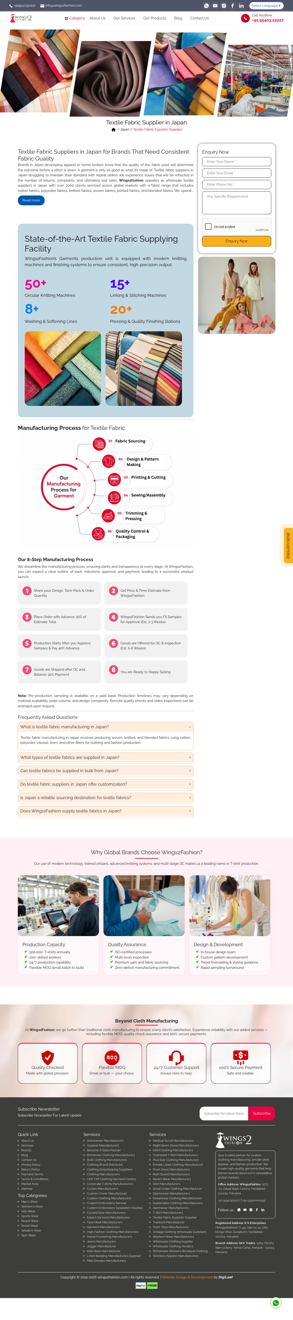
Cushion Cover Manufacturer (107, 1193)
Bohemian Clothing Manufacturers (111, 1155)
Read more (31, 200)
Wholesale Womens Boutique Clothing (180, 1251)
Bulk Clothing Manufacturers (107, 1160)
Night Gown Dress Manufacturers (176, 1145)
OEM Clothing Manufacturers (173, 1150)
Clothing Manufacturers (103, 1174)
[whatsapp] (206, 6)
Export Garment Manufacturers (108, 1217)
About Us (98, 18)
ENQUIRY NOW (288, 544)
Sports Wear (29, 1216)
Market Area (29, 1184)
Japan (124, 129)
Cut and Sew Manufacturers (106, 1212)
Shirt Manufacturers (166, 1184)
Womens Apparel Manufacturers (175, 1256)
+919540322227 (24, 5)
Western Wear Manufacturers (173, 1236)
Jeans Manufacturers (101, 1241)
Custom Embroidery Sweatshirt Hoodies (115, 1208)
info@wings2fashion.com (63, 5)
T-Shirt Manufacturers (168, 1212)
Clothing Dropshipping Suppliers (109, 1169)
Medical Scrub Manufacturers (173, 1140)
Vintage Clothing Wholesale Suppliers (179, 1232)
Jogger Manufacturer (101, 1246)
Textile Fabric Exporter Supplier (175, 1217)
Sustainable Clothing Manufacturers (178, 1203)
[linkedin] (241, 6)
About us (27, 1140)
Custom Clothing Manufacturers (109, 1198)
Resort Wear (29, 1221)
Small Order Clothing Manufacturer (177, 1188)
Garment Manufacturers (103, 1227)
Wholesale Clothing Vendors (173, 1246)
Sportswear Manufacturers (171, 1193)
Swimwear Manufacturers (171, 1208)
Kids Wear (28, 1211)
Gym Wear (28, 1235)
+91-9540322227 (229, 1200)
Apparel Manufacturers (103, 1145)
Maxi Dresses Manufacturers (106, 1260)
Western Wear (31, 1230)
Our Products (154, 18)
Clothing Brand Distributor (105, 1164)
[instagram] (224, 6)
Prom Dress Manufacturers (171, 1169)
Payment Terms (32, 1174)
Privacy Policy (31, 1164)
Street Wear (29, 1225)
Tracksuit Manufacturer (169, 1222)
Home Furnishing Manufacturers (109, 1236)
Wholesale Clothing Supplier (173, 1241)
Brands (26, 1150)
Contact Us (199, 18)
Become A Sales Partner (104, 1150)
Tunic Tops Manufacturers (171, 1227)
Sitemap (27, 1188)
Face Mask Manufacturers (104, 1222)
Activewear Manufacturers (105, 1140)
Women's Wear (32, 1206)
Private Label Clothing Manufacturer (178, 1164)
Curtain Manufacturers (102, 1188)
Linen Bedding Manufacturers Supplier (114, 1256)
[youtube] (215, 6)
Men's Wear (29, 1201)
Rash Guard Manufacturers (171, 1174)
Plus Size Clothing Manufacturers (176, 1160)
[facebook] (232, 6)
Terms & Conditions (34, 1179)
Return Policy (30, 1169)
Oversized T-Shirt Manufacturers (175, 1155)
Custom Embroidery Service (106, 1203)
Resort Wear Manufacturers (172, 1179)
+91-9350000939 (254, 1200)
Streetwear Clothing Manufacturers (177, 1198)
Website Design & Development (187, 1277)
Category (76, 18)
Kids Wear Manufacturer (103, 1251)
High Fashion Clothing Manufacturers (112, 1232)
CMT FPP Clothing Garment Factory (111, 1179)
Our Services (124, 18)
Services (27, 1145)
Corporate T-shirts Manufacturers (110, 1184)
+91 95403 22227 (268, 20)
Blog (178, 18)
